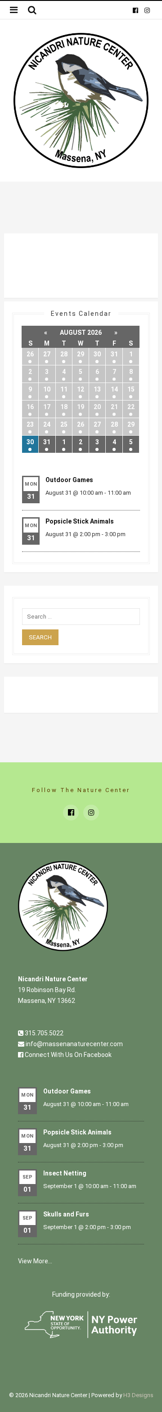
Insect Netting (64, 1173)
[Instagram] (146, 10)
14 (114, 389)
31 (114, 354)
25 (64, 424)
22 (131, 406)
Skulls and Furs (66, 1214)
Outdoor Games (69, 479)
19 (80, 406)
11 (64, 389)
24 (46, 424)
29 (80, 354)
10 (46, 389)
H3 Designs (138, 1395)
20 (97, 406)
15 (131, 389)
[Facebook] (135, 10)
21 (114, 406)
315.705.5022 (43, 1033)
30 (97, 354)
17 (46, 406)
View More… (35, 1261)
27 (46, 354)
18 (64, 406)
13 (97, 389)
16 (30, 406)
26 (30, 354)
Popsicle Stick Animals (79, 521)
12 (80, 389)
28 (64, 354)
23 (30, 424)
